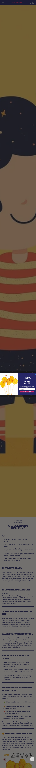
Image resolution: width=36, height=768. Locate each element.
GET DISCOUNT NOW (27, 391)
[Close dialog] (35, 374)
